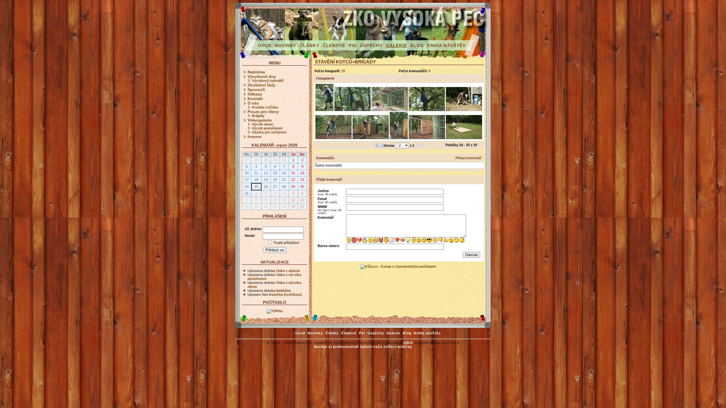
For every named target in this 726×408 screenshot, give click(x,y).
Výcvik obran (262, 124)
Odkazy (255, 94)
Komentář (326, 218)
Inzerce (254, 136)
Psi (352, 45)
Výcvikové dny (262, 76)
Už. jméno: (253, 229)
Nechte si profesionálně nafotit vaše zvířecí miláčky (363, 347)
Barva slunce (328, 246)
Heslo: (250, 236)
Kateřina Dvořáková (285, 295)
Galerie (396, 45)
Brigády (258, 116)
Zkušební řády (261, 85)
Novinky (285, 45)
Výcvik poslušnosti (267, 128)
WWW (329, 209)
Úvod (264, 45)
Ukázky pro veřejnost (269, 132)
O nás (253, 103)
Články (309, 45)
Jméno (327, 192)
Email (327, 200)
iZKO (408, 343)
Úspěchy (371, 45)
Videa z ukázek (288, 271)
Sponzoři (256, 89)
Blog (417, 45)
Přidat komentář (468, 158)
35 (343, 71)
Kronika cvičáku (265, 107)
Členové (334, 45)
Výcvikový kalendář (268, 81)
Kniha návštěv (446, 45)
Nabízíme (256, 72)
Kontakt (255, 98)
